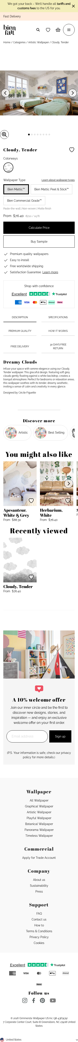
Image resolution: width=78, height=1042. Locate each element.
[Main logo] (10, 30)
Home (6, 42)
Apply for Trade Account (39, 857)
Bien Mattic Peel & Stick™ (51, 189)
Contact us (39, 919)
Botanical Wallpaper (39, 824)
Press (39, 891)
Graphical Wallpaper (39, 806)
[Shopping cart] (58, 30)
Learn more (50, 272)
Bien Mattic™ (16, 189)
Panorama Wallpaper (39, 830)
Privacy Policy (39, 937)
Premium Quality (20, 330)
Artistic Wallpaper (38, 42)
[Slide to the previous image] (5, 93)
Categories (19, 42)
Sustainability (39, 885)
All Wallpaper (39, 800)
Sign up (60, 736)
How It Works (58, 330)
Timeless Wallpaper (39, 835)
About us (39, 879)
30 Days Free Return (58, 346)
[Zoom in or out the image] (4, 134)
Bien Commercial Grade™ (24, 200)
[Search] (38, 30)
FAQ (39, 913)
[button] (48, 30)
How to (39, 925)
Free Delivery (20, 346)
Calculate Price (39, 227)
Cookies (39, 943)
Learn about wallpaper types (58, 180)
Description (20, 317)
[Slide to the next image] (72, 93)
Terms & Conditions (39, 931)
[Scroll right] (68, 483)
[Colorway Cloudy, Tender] (8, 167)
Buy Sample (39, 241)
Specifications (58, 317)
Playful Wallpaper (39, 818)
